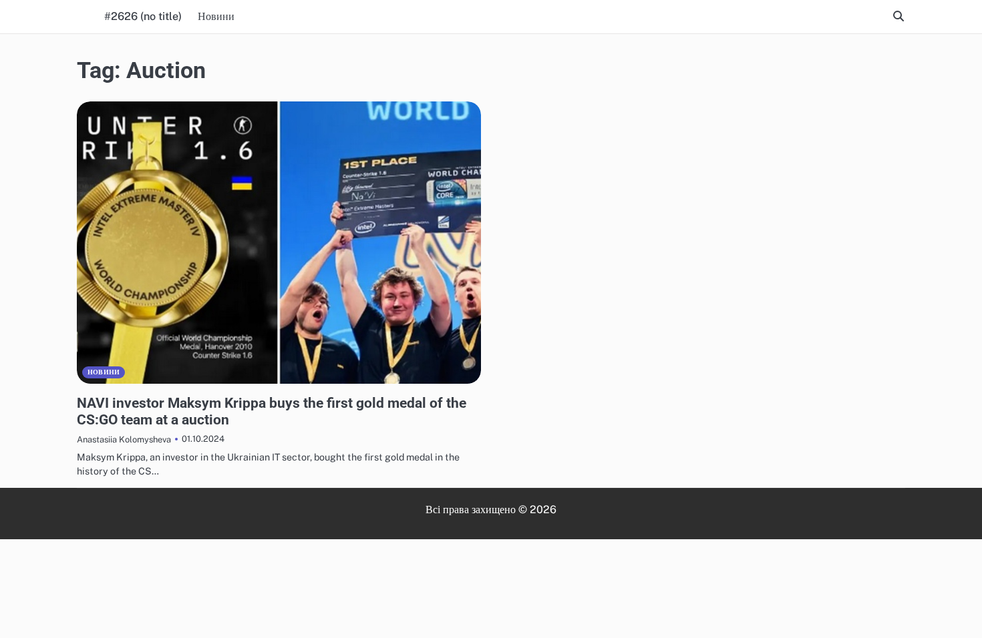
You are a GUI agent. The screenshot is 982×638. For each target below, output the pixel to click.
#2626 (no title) (143, 16)
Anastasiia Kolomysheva (124, 439)
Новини (216, 16)
